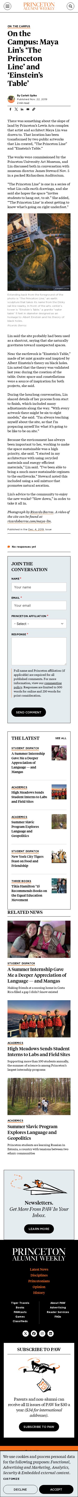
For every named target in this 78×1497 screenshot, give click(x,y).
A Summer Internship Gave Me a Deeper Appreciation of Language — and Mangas (28, 763)
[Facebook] (34, 1333)
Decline (20, 1489)
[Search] (70, 6)
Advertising (58, 1307)
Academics (19, 787)
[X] (25, 1333)
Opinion (39, 1287)
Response (18, 634)
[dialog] (39, 1474)
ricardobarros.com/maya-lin (29, 521)
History (39, 1293)
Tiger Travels (20, 1303)
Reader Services (58, 1312)
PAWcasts (20, 1312)
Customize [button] (11, 1479)
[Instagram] (42, 1333)
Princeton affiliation (28, 616)
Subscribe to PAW (39, 1427)
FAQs (57, 1316)
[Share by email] (28, 109)
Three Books (21, 881)
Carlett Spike (29, 95)
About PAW (57, 1303)
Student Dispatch (25, 748)
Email (15, 598)
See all (61, 738)
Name (15, 579)
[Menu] (7, 6)
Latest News (39, 1269)
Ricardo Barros (41, 512)
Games (20, 1316)
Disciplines (39, 1275)
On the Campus (18, 26)
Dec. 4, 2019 (36, 529)
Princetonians (39, 1281)
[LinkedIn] (50, 1333)
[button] (34, 109)
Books (20, 1307)
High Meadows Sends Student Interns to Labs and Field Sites (29, 797)
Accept (56, 1489)
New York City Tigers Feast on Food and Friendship (27, 861)
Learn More (39, 1229)
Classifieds (20, 1321)
